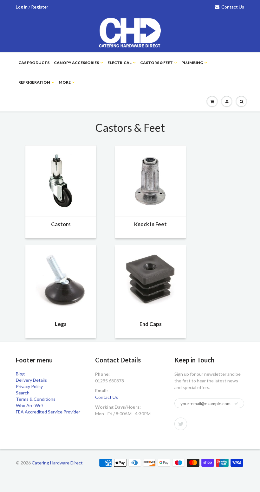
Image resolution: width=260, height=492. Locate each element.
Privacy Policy (29, 386)
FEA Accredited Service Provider (48, 411)
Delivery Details (31, 380)
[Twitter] (180, 424)
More (65, 82)
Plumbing (192, 62)
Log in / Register (32, 7)
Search (22, 392)
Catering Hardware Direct (57, 462)
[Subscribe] (236, 404)
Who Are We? (29, 405)
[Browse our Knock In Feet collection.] (150, 180)
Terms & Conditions (35, 399)
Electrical (119, 62)
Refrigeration (34, 82)
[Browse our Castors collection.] (60, 180)
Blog (20, 373)
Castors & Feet (156, 62)
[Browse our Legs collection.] (60, 280)
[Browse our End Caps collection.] (150, 280)
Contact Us (232, 7)
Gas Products (33, 62)
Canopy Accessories (76, 62)
